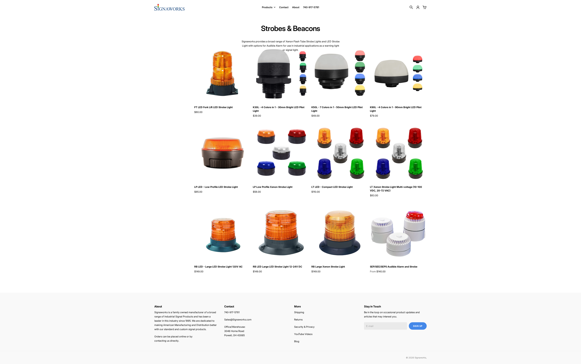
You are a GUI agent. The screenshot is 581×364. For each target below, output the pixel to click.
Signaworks (420, 357)
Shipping (299, 312)
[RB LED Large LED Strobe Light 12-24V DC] (281, 232)
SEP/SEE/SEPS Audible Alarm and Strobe (393, 266)
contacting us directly (166, 340)
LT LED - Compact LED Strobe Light (332, 186)
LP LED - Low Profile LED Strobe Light (216, 186)
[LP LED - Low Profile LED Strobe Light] (222, 153)
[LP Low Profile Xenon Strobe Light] (281, 153)
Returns (298, 319)
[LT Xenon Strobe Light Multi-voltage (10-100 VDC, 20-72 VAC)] (398, 153)
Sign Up (417, 326)
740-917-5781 (232, 312)
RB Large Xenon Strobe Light (328, 266)
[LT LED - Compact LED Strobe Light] (339, 153)
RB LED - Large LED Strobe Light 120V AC (218, 266)
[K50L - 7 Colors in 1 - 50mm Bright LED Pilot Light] (339, 73)
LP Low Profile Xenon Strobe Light (272, 186)
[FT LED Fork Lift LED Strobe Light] (222, 73)
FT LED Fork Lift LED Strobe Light (213, 107)
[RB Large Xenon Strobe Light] (339, 232)
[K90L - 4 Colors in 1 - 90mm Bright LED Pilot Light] (398, 73)
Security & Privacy (304, 326)
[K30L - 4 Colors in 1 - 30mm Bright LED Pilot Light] (281, 73)
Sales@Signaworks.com (237, 319)
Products (267, 7)
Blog (296, 341)
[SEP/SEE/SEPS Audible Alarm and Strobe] (398, 232)
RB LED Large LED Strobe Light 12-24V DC (277, 266)
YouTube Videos (303, 334)
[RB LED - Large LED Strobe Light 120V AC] (222, 232)
